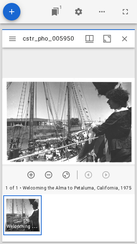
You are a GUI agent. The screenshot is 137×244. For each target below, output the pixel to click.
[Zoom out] (48, 175)
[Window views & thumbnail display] (89, 39)
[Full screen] (125, 11)
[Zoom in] (31, 175)
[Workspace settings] (78, 11)
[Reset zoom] (66, 175)
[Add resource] (11, 11)
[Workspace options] (102, 11)
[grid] (68, 218)
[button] (22, 215)
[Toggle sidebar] (12, 39)
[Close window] (124, 39)
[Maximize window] (107, 39)
